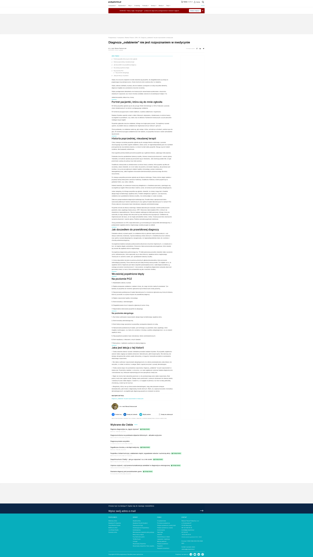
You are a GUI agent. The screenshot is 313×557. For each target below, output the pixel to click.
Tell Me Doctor (137, 539)
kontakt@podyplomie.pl (188, 530)
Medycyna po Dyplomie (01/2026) (120, 461)
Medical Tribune (129, 37)
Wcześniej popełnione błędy (121, 68)
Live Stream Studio (113, 530)
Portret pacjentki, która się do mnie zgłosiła (125, 59)
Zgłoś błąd (160, 532)
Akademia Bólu (137, 521)
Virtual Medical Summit (114, 525)
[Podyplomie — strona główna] (114, 2)
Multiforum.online (112, 527)
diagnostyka (127, 418)
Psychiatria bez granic (139, 537)
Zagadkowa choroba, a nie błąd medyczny (124, 447)
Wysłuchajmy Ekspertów (139, 543)
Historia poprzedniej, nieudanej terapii (124, 62)
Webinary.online (112, 521)
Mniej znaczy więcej (138, 534)
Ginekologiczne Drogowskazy (141, 527)
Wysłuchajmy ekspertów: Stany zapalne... (144, 546)
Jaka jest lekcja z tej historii (121, 75)
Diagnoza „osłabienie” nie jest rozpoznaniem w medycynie (127, 398)
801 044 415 (185, 532)
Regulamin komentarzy (163, 548)
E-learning (137, 5)
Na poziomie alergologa (122, 72)
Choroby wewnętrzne (148, 418)
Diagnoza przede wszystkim (120, 441)
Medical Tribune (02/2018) (118, 431)
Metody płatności (161, 541)
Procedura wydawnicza (163, 523)
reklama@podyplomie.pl (188, 549)
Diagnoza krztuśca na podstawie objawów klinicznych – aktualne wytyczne (136, 435)
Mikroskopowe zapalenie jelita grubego (143, 532)
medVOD (159, 534)
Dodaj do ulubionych (167, 414)
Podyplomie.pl (112, 37)
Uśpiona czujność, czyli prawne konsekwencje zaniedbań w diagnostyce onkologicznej (140, 465)
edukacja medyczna (161, 418)
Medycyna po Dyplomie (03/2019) (120, 437)
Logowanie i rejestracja (163, 539)
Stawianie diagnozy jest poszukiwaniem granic (126, 471)
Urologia (135, 541)
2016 (136, 37)
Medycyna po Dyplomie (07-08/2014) (121, 455)
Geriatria (139, 418)
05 (139, 37)
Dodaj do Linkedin (132, 414)
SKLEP (203, 5)
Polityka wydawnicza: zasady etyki (166, 525)
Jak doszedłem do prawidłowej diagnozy (125, 65)
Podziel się (118, 414)
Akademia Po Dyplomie (114, 523)
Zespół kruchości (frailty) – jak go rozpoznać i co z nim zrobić (131, 459)
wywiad (133, 418)
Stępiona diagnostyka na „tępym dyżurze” (124, 429)
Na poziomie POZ (118, 70)
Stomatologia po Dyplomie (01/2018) (121, 443)
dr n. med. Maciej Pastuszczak (117, 48)
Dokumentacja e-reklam (163, 537)
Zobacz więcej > (195, 11)
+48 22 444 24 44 (186, 534)
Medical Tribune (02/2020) (118, 449)
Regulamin (160, 546)
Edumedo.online (112, 532)
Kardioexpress (137, 530)
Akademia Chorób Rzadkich (140, 523)
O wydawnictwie (161, 521)
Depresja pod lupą (138, 525)
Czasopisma (120, 37)
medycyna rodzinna (117, 418)
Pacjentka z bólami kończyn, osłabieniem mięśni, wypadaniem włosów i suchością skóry (140, 453)
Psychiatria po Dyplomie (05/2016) (120, 474)
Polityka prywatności (162, 543)
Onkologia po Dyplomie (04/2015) (120, 467)
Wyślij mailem (147, 414)
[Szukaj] (203, 2)
